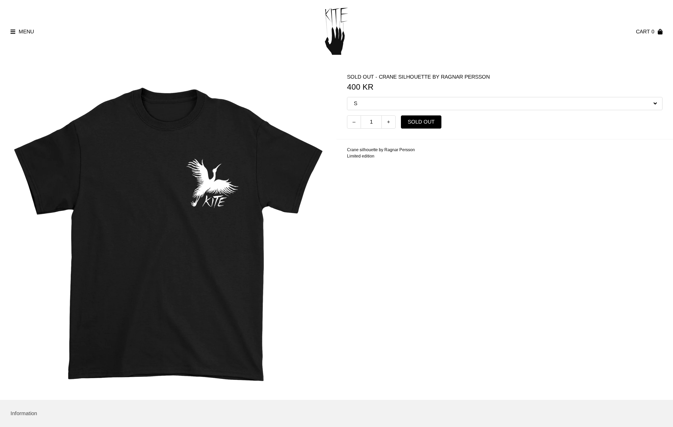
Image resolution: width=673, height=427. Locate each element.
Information (24, 413)
